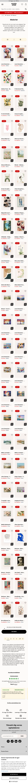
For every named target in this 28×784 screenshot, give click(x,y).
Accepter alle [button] (14, 774)
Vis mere (14, 631)
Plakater (8, 15)
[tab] (22, 4)
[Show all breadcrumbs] (3, 15)
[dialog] (14, 769)
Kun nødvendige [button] (14, 778)
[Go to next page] (22, 638)
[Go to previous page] (5, 638)
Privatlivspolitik (4, 771)
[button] (14, 781)
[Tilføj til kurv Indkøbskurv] (12, 59)
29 (20, 638)
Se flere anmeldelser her (14, 703)
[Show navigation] (2, 4)
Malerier (14, 15)
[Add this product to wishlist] (12, 46)
